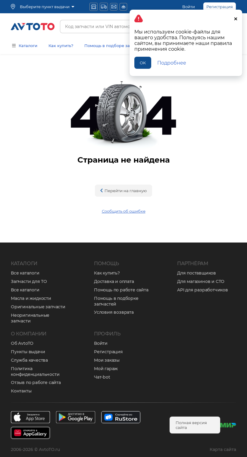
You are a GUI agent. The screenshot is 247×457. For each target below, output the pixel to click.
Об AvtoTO (22, 343)
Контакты (21, 391)
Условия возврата (114, 312)
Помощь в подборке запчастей (116, 301)
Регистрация (108, 351)
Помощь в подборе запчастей (115, 45)
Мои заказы (107, 360)
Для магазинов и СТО (200, 281)
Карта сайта (223, 449)
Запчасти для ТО (29, 281)
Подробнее (171, 63)
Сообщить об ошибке (123, 211)
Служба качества (29, 360)
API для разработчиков (202, 290)
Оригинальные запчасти (38, 306)
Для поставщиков (196, 273)
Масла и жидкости (31, 298)
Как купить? (60, 45)
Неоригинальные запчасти (30, 318)
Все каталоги (25, 273)
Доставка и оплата (114, 281)
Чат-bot (102, 377)
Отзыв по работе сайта (36, 382)
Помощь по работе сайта (121, 290)
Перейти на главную (126, 190)
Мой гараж (106, 368)
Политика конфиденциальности (35, 371)
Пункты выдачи (28, 351)
